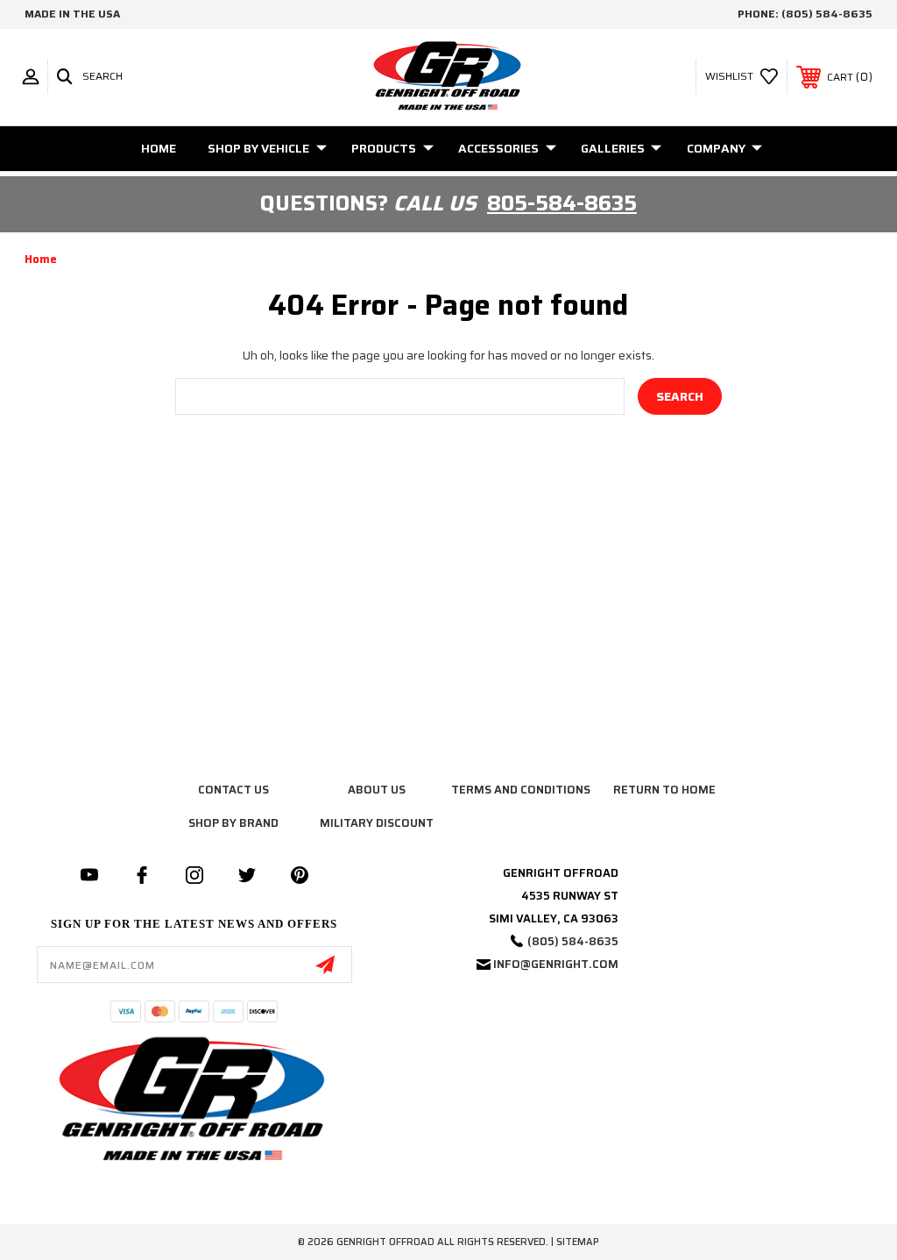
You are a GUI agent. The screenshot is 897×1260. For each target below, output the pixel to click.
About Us (377, 789)
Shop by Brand (233, 823)
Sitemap (577, 1242)
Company (716, 148)
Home (158, 148)
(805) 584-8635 (826, 13)
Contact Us (233, 789)
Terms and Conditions (520, 789)
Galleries (613, 148)
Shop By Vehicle (258, 148)
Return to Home (664, 789)
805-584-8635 (562, 203)
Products (383, 148)
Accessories (498, 148)
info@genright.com (555, 964)
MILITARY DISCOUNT (377, 823)
